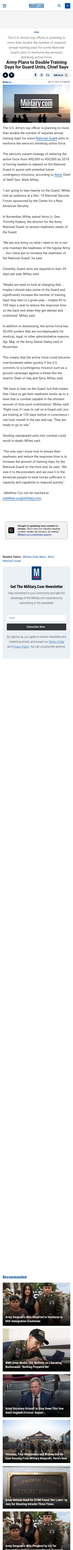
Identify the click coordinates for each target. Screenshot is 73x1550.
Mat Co (8, 82)
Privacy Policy (20, 646)
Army (36, 32)
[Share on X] (41, 75)
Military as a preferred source (34, 534)
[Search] (59, 5)
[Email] (47, 75)
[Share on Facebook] (35, 75)
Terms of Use (56, 641)
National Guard (46, 138)
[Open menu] (4, 5)
